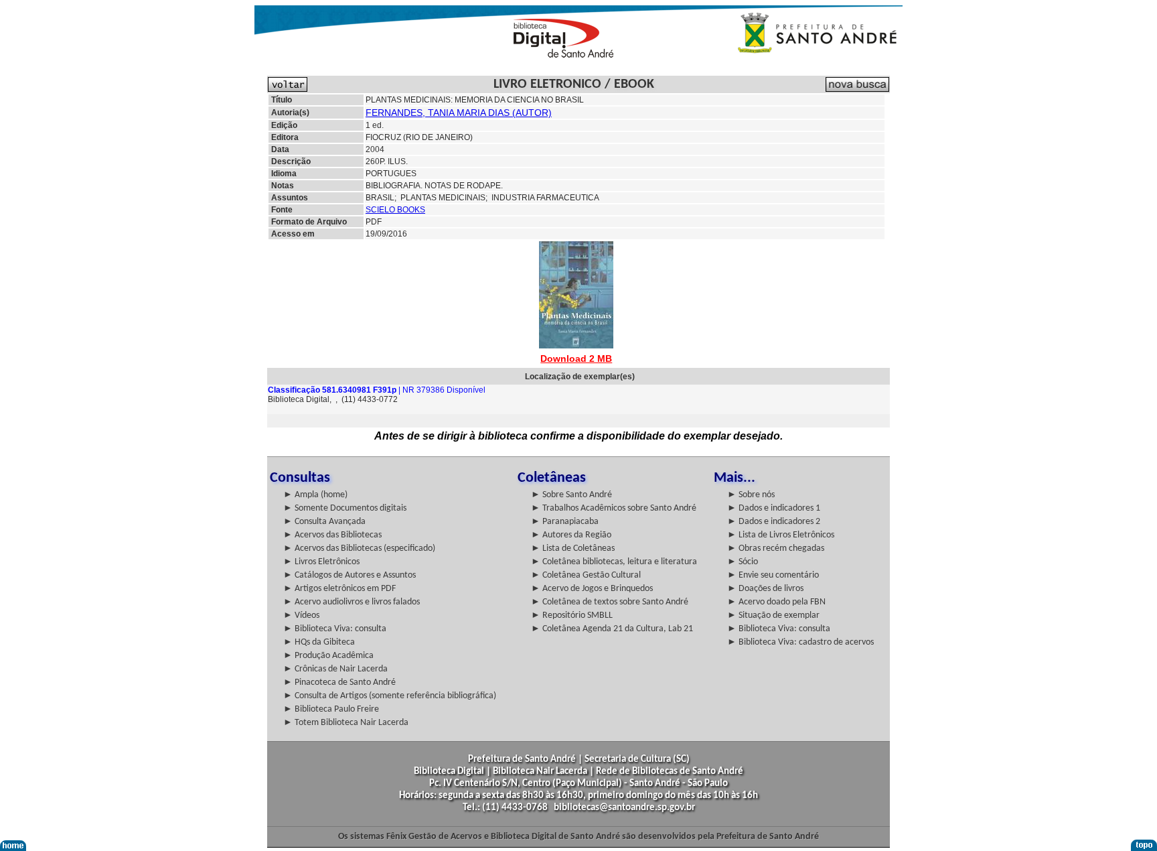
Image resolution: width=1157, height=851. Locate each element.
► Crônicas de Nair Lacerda (335, 669)
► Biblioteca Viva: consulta (334, 629)
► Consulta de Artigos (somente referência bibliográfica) (389, 696)
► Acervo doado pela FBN (776, 602)
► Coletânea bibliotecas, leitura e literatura (614, 562)
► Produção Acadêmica (328, 656)
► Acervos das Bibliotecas (332, 535)
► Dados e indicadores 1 (773, 508)
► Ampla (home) (315, 495)
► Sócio (742, 562)
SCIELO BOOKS (395, 209)
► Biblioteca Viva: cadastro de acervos (800, 642)
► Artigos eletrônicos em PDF (339, 589)
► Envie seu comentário (773, 575)
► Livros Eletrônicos (321, 562)
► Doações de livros (765, 589)
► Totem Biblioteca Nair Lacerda (345, 723)
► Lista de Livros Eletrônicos (780, 535)
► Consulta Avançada (324, 522)
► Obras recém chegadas (775, 548)
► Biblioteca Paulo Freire (331, 709)
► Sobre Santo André (571, 495)
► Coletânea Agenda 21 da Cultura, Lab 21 (612, 629)
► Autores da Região (571, 535)
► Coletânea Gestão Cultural (586, 575)
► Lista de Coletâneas (573, 548)
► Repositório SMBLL (572, 615)
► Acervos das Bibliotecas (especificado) (359, 548)
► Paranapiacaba (565, 522)
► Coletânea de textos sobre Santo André (609, 602)
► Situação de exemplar (773, 615)
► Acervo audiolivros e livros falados (351, 602)
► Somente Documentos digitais (344, 508)
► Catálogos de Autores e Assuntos (349, 575)
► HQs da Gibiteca (319, 642)
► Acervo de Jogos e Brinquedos (592, 589)
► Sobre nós (751, 495)
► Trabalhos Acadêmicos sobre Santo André (613, 508)
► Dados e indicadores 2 (773, 522)
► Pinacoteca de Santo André (339, 682)
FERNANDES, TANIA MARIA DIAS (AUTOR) (459, 112)
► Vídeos (301, 615)
